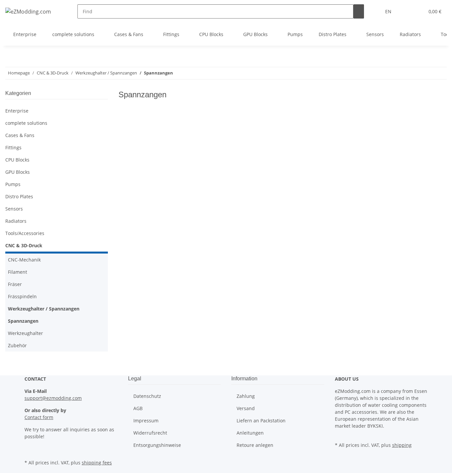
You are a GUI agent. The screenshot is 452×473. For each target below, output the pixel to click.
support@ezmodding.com (53, 398)
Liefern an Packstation (261, 420)
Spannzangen (23, 321)
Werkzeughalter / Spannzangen (43, 309)
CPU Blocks (17, 160)
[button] (406, 11)
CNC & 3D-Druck (23, 245)
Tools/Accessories (24, 233)
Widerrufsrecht (150, 433)
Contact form (38, 417)
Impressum (145, 420)
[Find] (358, 11)
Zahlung (246, 396)
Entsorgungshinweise (157, 445)
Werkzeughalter (25, 333)
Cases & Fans (19, 135)
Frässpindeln (22, 296)
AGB (138, 408)
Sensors (14, 209)
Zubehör (17, 345)
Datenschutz (147, 396)
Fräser (15, 284)
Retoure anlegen (255, 445)
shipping (402, 445)
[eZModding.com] (28, 11)
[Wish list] (416, 11)
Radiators (15, 221)
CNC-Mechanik (24, 260)
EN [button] (389, 11)
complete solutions (26, 123)
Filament (17, 272)
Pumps (13, 184)
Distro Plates (19, 196)
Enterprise (16, 111)
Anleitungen (250, 433)
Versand (246, 408)
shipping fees (97, 462)
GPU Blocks (17, 172)
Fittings (13, 147)
